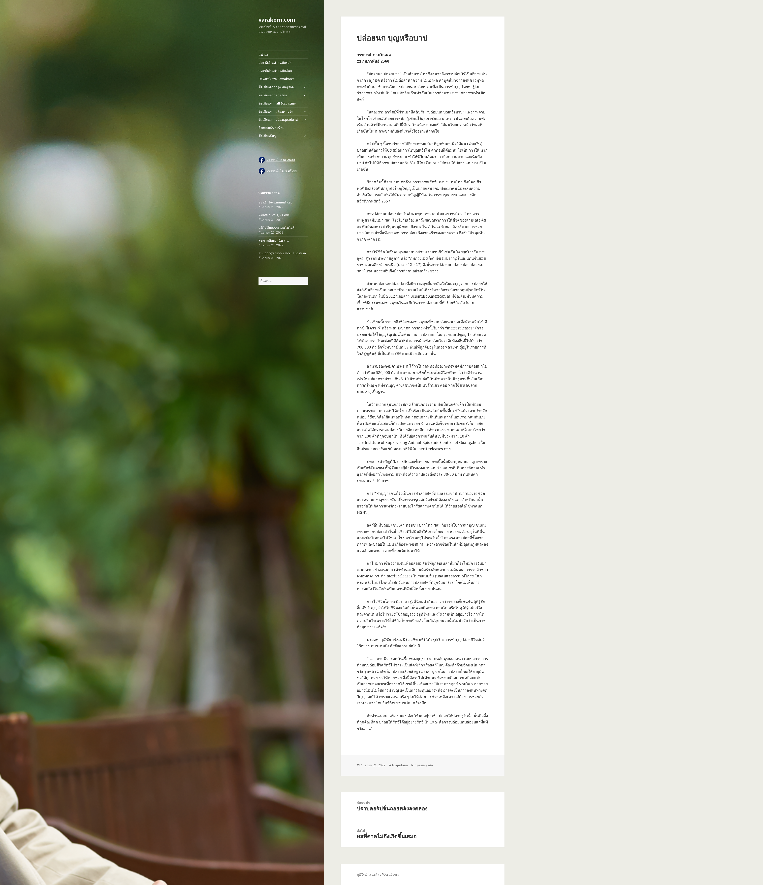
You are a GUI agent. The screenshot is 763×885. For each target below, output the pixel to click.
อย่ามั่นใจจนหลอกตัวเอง (275, 202)
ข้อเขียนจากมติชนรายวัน (276, 111)
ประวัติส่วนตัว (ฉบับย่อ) (274, 62)
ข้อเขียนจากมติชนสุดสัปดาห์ (278, 119)
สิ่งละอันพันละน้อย (271, 128)
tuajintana (400, 765)
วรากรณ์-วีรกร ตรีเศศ (281, 170)
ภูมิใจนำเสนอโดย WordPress (378, 874)
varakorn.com (277, 19)
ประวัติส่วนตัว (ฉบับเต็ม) (275, 71)
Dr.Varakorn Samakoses (276, 79)
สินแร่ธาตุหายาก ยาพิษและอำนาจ (282, 253)
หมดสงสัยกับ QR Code (274, 215)
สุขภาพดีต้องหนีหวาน (274, 240)
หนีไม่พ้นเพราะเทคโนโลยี (276, 228)
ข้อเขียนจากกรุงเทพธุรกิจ (276, 87)
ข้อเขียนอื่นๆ (267, 136)
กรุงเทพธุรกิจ (423, 765)
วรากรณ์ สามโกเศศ (280, 159)
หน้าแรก (264, 54)
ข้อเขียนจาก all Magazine (277, 103)
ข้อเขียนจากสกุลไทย (273, 95)
